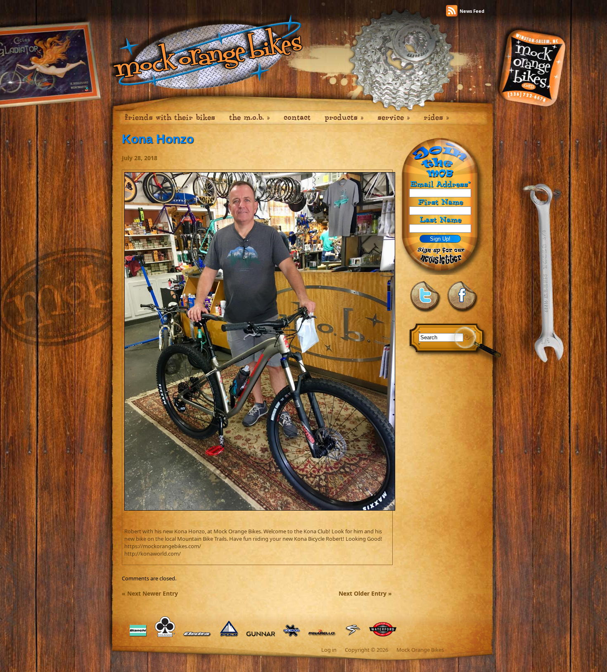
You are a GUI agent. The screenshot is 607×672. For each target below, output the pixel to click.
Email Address (440, 184)
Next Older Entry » (365, 593)
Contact (297, 117)
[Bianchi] (138, 637)
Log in (329, 649)
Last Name (440, 219)
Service (393, 117)
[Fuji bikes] (229, 637)
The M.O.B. (249, 117)
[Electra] (197, 637)
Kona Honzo (158, 139)
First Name (440, 202)
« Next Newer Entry (150, 593)
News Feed (472, 11)
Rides (436, 117)
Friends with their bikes (170, 117)
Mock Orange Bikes (420, 649)
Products (344, 117)
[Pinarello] (322, 637)
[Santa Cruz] (353, 637)
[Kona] (291, 637)
